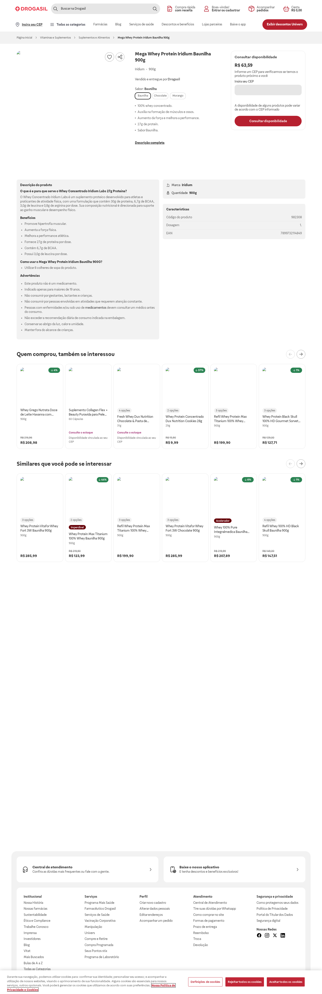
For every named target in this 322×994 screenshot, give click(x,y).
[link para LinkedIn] (282, 936)
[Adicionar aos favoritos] (109, 57)
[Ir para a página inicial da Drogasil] (31, 9)
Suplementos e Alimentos (94, 37)
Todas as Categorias (37, 969)
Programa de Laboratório (102, 957)
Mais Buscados (34, 957)
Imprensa (30, 933)
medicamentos (95, 307)
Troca (197, 939)
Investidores (32, 939)
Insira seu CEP (244, 81)
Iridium (187, 185)
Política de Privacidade (272, 908)
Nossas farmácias (35, 908)
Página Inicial (24, 37)
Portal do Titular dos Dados (275, 914)
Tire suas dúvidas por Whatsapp (214, 908)
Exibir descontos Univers (285, 24)
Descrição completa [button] (150, 142)
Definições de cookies (205, 981)
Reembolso (201, 933)
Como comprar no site (208, 914)
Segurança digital (268, 920)
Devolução (200, 945)
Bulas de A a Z (33, 963)
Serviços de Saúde (97, 914)
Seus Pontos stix (96, 951)
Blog (27, 945)
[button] (71, 105)
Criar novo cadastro (153, 902)
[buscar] (154, 8)
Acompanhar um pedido (156, 920)
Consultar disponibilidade (268, 121)
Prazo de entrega (205, 927)
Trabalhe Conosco (36, 927)
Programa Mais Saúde (99, 902)
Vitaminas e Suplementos (55, 37)
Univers (90, 933)
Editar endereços (151, 914)
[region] (161, 982)
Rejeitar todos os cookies (245, 981)
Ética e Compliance (37, 920)
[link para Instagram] (267, 936)
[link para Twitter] (275, 936)
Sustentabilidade (35, 914)
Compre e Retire (96, 939)
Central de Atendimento (210, 902)
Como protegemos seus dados (277, 902)
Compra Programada (99, 945)
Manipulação (93, 927)
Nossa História (33, 902)
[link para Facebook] (259, 936)
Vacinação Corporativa (100, 920)
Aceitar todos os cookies (285, 981)
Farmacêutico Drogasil (100, 908)
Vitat (27, 951)
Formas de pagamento (208, 920)
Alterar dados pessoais (155, 908)
